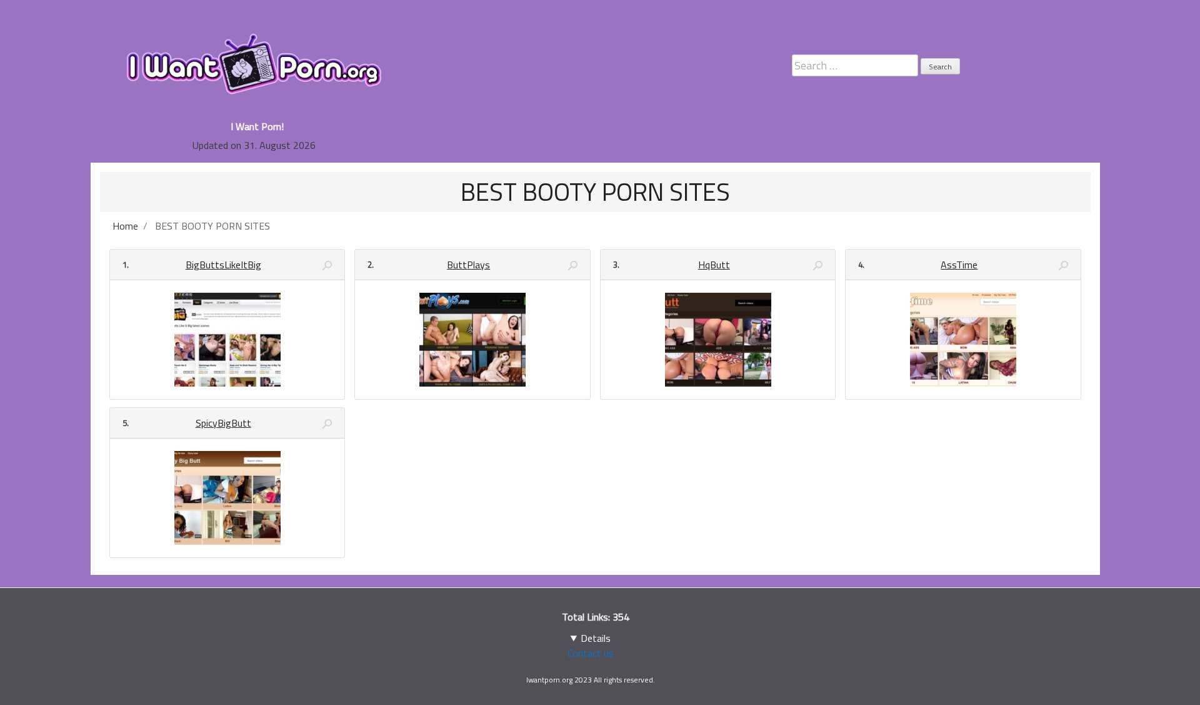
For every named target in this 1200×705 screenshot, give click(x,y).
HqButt (714, 264)
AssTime (959, 264)
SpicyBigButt (223, 422)
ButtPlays (468, 264)
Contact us (591, 653)
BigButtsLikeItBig (223, 264)
